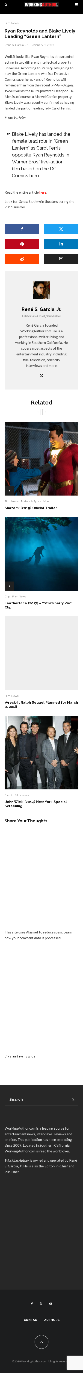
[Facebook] (32, 1303)
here (42, 192)
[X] (41, 1303)
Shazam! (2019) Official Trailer (31, 508)
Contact (31, 1320)
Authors (51, 1320)
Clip (7, 596)
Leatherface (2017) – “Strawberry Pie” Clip (38, 605)
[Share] (22, 229)
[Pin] (22, 244)
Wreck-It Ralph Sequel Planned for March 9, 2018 (41, 704)
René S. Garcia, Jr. (16, 45)
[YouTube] (51, 1303)
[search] (73, 1099)
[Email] (61, 259)
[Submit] (22, 259)
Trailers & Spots (31, 501)
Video (46, 501)
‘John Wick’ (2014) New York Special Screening (36, 804)
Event (8, 795)
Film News (11, 23)
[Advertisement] (41, 999)
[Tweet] (61, 229)
